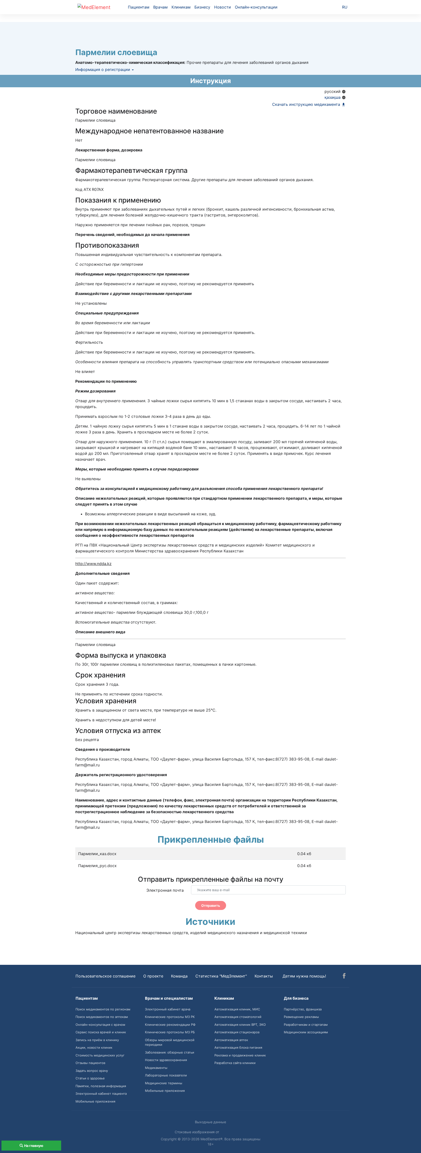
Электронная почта (165, 890)
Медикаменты (156, 1068)
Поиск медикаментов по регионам (103, 1009)
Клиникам (181, 7)
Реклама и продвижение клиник (240, 1055)
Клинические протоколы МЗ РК (170, 1017)
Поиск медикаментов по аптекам (102, 1017)
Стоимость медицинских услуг (100, 1055)
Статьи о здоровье (90, 1078)
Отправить (210, 905)
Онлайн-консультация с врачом (100, 1024)
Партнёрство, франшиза (303, 1009)
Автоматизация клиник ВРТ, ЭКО (240, 1024)
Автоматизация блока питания (238, 1047)
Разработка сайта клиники (235, 1063)
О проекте (153, 976)
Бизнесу (202, 7)
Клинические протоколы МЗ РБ (170, 1032)
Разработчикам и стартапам (306, 1024)
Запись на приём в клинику (97, 1040)
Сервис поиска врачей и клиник (101, 1032)
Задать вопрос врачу (92, 1071)
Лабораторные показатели (166, 1075)
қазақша (333, 97)
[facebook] (344, 976)
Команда (179, 976)
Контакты (264, 976)
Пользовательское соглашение (105, 976)
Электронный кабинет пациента (101, 1093)
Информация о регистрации (103, 69)
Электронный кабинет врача (167, 1009)
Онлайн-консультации (256, 7)
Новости (222, 7)
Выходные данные (210, 1122)
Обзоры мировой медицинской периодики (169, 1042)
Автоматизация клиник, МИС (237, 1009)
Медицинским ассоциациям (306, 1032)
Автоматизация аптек (231, 1040)
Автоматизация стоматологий (237, 1017)
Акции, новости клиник (94, 1047)
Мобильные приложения (95, 1101)
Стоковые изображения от (197, 1132)
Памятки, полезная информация (101, 1086)
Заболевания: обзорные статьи (169, 1052)
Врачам (160, 7)
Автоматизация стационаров (236, 1032)
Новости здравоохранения (166, 1060)
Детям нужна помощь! (304, 976)
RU (344, 7)
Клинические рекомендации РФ (170, 1024)
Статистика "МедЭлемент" (221, 976)
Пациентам (138, 7)
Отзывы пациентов (90, 1063)
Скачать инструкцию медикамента (306, 104)
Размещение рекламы (301, 1017)
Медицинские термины (163, 1083)
